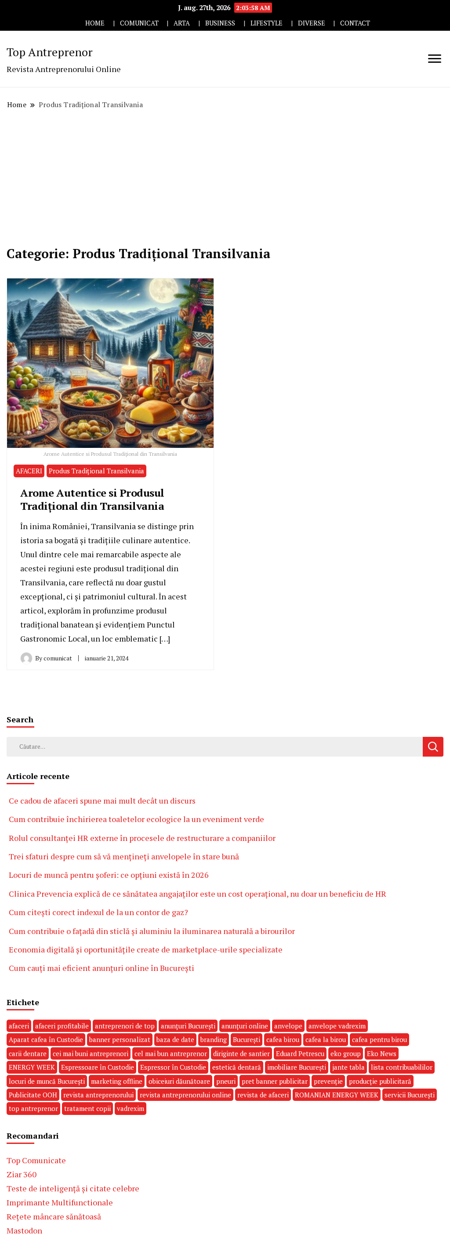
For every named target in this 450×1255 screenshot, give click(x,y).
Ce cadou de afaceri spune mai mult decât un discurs (102, 800)
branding (213, 1039)
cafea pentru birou (379, 1039)
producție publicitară (380, 1081)
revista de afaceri (263, 1094)
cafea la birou (325, 1039)
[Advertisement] (225, 177)
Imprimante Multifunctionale (60, 1202)
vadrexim (130, 1108)
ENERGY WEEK (32, 1067)
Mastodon (24, 1230)
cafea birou (282, 1039)
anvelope (288, 1025)
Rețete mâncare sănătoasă (54, 1216)
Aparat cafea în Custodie (46, 1039)
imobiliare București (296, 1067)
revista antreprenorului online (185, 1094)
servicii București (410, 1094)
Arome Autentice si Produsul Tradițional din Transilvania (92, 499)
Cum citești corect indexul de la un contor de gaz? (98, 912)
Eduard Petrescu (300, 1053)
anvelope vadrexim (337, 1025)
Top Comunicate (36, 1160)
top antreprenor (33, 1108)
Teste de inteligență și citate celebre (73, 1188)
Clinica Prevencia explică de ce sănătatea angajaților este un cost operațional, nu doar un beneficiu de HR (197, 893)
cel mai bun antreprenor (170, 1053)
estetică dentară (236, 1067)
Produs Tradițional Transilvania (96, 470)
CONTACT (355, 23)
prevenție (328, 1081)
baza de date (175, 1039)
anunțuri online (244, 1025)
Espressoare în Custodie (97, 1067)
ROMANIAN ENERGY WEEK (336, 1094)
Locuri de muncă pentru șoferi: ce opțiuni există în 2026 (109, 874)
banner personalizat (119, 1039)
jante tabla (348, 1067)
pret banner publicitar (275, 1081)
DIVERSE (311, 23)
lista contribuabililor (401, 1067)
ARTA (182, 23)
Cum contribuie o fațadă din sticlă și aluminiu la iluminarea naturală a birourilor (152, 931)
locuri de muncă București (47, 1081)
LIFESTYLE (266, 23)
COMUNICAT (139, 23)
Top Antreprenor (50, 51)
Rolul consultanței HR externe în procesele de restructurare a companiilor (142, 838)
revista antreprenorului (98, 1094)
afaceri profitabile (62, 1025)
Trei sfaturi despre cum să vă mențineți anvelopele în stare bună (124, 856)
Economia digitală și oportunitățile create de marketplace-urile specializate (146, 949)
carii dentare (28, 1053)
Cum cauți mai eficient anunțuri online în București (101, 968)
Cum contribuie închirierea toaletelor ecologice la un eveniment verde (136, 819)
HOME (95, 23)
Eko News (381, 1053)
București (246, 1039)
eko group (345, 1053)
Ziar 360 (21, 1174)
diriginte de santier (241, 1053)
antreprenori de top (125, 1025)
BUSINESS (220, 23)
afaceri (19, 1025)
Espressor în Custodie (173, 1067)
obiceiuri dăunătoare (179, 1081)
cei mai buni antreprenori (90, 1053)
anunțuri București (188, 1025)
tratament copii (87, 1108)
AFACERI (29, 470)
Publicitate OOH (33, 1094)
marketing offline (116, 1081)
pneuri (226, 1081)
